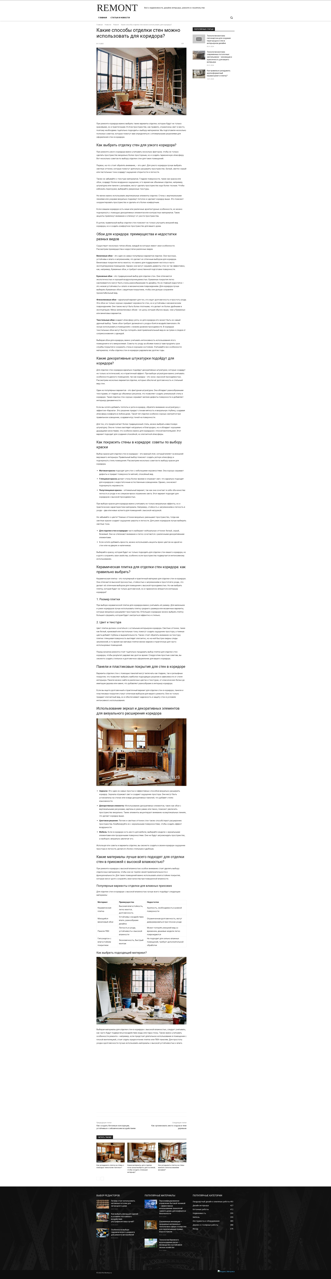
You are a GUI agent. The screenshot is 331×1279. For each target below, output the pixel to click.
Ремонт (116, 25)
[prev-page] (98, 1178)
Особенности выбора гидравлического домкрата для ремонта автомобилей (123, 1232)
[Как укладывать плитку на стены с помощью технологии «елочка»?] (110, 1152)
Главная (99, 25)
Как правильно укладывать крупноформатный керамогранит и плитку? (218, 73)
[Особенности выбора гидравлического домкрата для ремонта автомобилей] (102, 1233)
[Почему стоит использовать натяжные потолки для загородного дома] (102, 1204)
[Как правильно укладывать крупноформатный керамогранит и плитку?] (199, 73)
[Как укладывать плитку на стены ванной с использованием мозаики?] (172, 1152)
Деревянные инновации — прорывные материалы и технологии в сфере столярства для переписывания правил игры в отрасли (172, 1227)
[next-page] (102, 1178)
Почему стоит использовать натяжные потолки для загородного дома (123, 1203)
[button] (231, 17)
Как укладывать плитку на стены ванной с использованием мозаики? (171, 1167)
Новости (108, 25)
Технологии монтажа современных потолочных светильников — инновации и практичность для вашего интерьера (219, 57)
